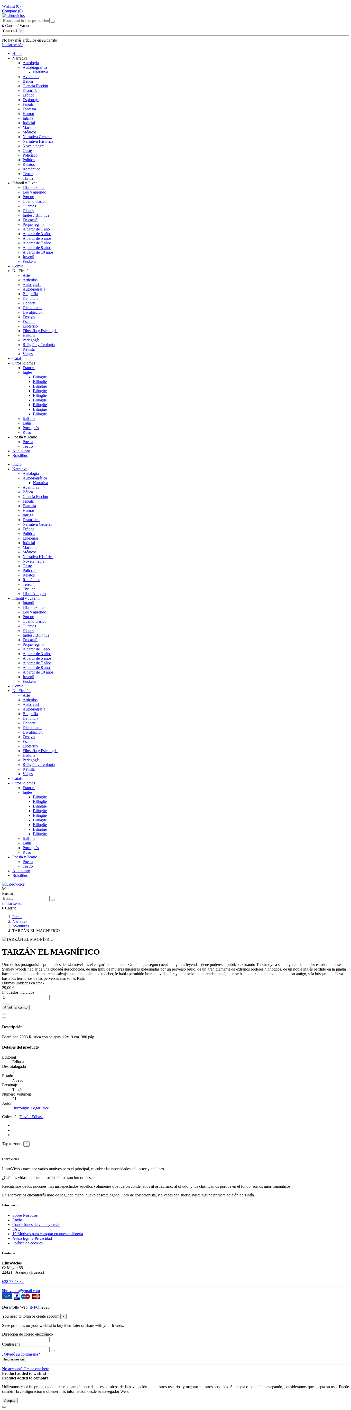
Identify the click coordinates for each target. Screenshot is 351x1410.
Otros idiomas (23, 783)
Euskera (29, 261)
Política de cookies (27, 1243)
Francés (29, 368)
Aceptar (10, 1401)
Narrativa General (37, 137)
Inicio (17, 464)
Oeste (27, 150)
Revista (29, 349)
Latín (27, 423)
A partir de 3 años (37, 234)
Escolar (29, 321)
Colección (10, 1117)
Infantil (28, 603)
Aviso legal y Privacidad (32, 1238)
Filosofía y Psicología (40, 331)
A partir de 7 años (37, 243)
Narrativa (40, 72)
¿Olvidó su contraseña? (21, 1354)
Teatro (28, 446)
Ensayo (29, 317)
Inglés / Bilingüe (36, 215)
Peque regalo (33, 224)
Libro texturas (34, 187)
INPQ (34, 1307)
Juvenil (28, 257)
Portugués (31, 428)
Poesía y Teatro (24, 857)
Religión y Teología (39, 344)
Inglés (27, 372)
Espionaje (31, 100)
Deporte (29, 303)
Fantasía (29, 109)
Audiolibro (21, 871)
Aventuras (31, 76)
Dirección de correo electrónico (27, 1334)
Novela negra (33, 146)
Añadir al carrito (15, 1007)
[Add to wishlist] (4, 1013)
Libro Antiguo (34, 593)
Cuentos (29, 206)
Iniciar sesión (14, 1359)
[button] (19, 58)
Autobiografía (34, 289)
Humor (28, 113)
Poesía (28, 441)
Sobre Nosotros (25, 1215)
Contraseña (11, 1344)
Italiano (29, 418)
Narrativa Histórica (38, 141)
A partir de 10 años (38, 252)
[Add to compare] (4, 1018)
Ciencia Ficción (35, 86)
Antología (31, 63)
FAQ (16, 1229)
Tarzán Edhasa (31, 1117)
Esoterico (30, 326)
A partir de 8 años (37, 247)
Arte (26, 275)
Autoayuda (32, 284)
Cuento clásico (35, 201)
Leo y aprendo (34, 192)
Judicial (29, 123)
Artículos (30, 280)
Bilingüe (40, 377)
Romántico (31, 169)
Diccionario (32, 307)
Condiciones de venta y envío (36, 1224)
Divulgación (33, 312)
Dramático (31, 90)
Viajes (28, 354)
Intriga (28, 118)
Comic (17, 686)
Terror (28, 173)
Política (29, 160)
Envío (17, 1220)
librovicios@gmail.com (21, 1291)
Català (17, 778)
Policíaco (30, 155)
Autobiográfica (35, 67)
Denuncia (30, 298)
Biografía (30, 294)
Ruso (27, 432)
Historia (29, 335)
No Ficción (21, 690)
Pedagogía (31, 340)
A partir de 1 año (36, 229)
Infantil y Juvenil (26, 598)
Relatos (29, 164)
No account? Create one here (25, 1369)
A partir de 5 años (37, 238)
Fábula (28, 104)
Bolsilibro (20, 875)
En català (30, 220)
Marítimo (30, 127)
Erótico (28, 95)
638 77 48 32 (13, 1281)
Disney (28, 210)
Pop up (28, 197)
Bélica (28, 81)
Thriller (29, 178)
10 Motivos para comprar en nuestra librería (47, 1234)
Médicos (29, 132)
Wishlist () (11, 6)
